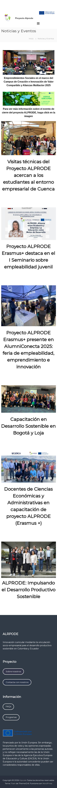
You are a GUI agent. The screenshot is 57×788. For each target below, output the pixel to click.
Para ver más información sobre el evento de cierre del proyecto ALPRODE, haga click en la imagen (28, 112)
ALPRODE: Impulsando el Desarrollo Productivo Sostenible (28, 589)
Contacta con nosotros (17, 682)
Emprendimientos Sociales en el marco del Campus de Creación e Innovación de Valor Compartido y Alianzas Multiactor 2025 (29, 82)
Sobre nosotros (13, 671)
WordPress (47, 783)
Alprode (23, 780)
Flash (13, 783)
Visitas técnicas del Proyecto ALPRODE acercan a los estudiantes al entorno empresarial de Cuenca (28, 175)
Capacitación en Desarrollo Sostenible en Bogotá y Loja (28, 426)
